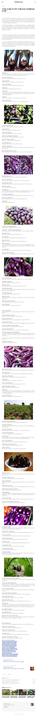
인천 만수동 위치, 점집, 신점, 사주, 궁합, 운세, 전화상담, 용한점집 (13, 661)
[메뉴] (3, 2)
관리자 (21, 714)
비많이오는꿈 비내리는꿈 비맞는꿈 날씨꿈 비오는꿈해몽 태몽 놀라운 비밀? (11, 680)
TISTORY (19, 714)
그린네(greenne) (18, 1)
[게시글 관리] (6, 674)
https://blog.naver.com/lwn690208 (8, 665)
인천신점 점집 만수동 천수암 (8, 660)
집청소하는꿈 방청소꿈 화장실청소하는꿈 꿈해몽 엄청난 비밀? (9, 681)
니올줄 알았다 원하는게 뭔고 (8, 667)
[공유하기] (4, 674)
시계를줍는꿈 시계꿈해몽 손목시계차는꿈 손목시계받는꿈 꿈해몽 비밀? (10, 682)
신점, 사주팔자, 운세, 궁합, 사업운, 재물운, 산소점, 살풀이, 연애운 (13, 668)
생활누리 (3, 677)
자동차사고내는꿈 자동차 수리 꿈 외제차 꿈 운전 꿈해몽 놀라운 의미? (10, 683)
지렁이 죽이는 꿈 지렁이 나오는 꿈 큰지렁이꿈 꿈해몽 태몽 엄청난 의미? (10, 679)
